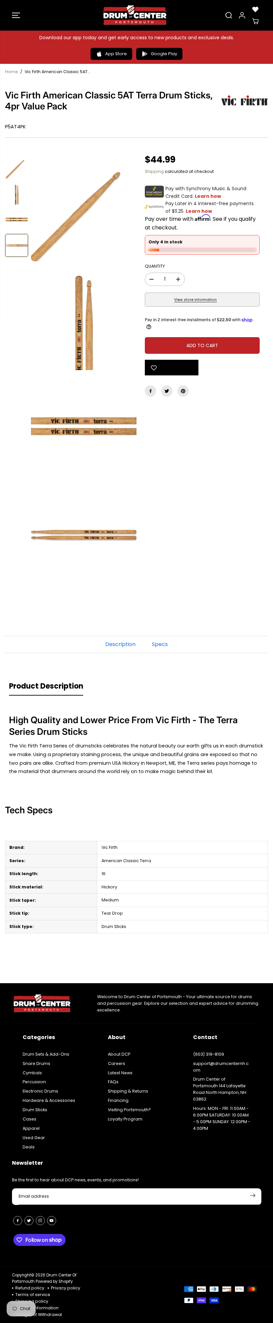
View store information (195, 299)
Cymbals (32, 1073)
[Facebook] (150, 391)
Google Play (164, 54)
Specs (160, 644)
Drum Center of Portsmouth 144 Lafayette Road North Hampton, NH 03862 (219, 1089)
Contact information (37, 1308)
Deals (29, 1147)
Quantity (155, 266)
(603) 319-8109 (208, 1054)
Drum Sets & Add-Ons (46, 1054)
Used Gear (34, 1137)
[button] (16, 15)
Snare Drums (36, 1063)
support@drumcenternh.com (221, 1067)
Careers (116, 1063)
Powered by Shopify (54, 1281)
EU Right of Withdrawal (38, 1314)
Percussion (34, 1082)
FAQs (113, 1082)
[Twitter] (166, 391)
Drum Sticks (35, 1110)
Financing (118, 1100)
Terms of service (32, 1294)
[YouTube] (51, 1220)
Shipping (154, 171)
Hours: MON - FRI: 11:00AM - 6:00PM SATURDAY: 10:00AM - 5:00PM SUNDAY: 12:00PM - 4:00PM (221, 1118)
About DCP (119, 1054)
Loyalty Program (125, 1119)
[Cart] (255, 21)
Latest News (120, 1073)
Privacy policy (65, 1288)
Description (120, 644)
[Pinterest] (183, 391)
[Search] (229, 15)
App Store (116, 54)
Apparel (31, 1128)
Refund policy (29, 1288)
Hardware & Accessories (49, 1100)
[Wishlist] (255, 9)
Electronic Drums (40, 1091)
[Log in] (242, 15)
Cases (29, 1119)
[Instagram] (40, 1220)
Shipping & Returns (128, 1091)
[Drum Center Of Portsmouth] (135, 15)
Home (11, 71)
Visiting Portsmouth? (129, 1110)
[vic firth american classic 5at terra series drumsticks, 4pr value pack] (83, 208)
